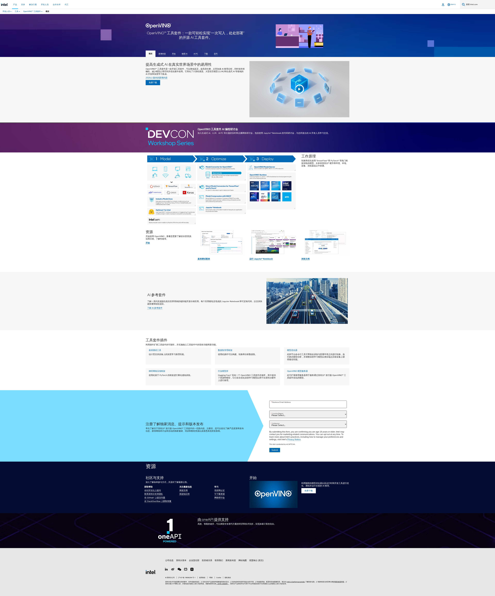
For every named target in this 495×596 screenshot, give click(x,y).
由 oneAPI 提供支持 (213, 519)
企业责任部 (194, 560)
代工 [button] (67, 4)
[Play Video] (299, 89)
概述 (150, 53)
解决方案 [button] (33, 4)
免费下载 (153, 82)
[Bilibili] (185, 569)
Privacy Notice (294, 439)
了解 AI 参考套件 (154, 308)
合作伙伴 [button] (57, 4)
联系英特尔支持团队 (153, 494)
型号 (216, 54)
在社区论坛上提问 (152, 490)
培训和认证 (219, 490)
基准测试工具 (155, 350)
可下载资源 (219, 494)
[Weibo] (173, 569)
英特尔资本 (181, 560)
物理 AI (184, 54)
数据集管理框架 (225, 350)
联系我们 (219, 560)
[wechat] (179, 569)
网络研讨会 (219, 497)
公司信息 (169, 560)
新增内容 (162, 54)
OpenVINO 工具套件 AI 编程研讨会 (218, 129)
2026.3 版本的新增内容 (156, 77)
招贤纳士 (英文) (256, 560)
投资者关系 (207, 560)
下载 (206, 54)
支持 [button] (23, 4)
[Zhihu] (192, 569)
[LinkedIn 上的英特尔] (166, 569)
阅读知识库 (184, 494)
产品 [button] (15, 4)
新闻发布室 (231, 560)
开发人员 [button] (45, 4)
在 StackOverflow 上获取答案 (157, 501)
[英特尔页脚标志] (151, 572)
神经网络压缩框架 (157, 371)
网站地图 (242, 560)
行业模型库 (223, 371)
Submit (274, 450)
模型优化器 (292, 350)
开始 (174, 54)
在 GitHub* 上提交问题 (154, 497)
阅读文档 (183, 490)
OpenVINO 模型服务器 (297, 371)
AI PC (196, 54)
